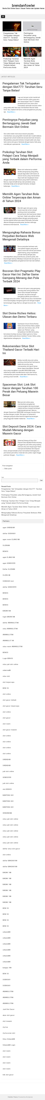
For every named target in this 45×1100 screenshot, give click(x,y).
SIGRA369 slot (8, 581)
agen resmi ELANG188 (11, 539)
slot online (7, 694)
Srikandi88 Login (9, 1045)
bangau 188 (7, 968)
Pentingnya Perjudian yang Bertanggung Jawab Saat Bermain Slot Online (32, 37)
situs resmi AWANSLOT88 (12, 646)
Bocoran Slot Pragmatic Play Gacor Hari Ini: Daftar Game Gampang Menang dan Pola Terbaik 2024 (21, 276)
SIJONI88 (6, 545)
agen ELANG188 (9, 557)
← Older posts (7, 468)
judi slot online (8, 771)
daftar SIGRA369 (9, 533)
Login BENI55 (8, 658)
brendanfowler (23, 5)
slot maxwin (7, 1021)
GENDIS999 (7, 777)
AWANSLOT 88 (8, 641)
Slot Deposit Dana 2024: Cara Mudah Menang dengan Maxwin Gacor (22, 430)
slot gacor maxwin (10, 730)
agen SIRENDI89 (9, 528)
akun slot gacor (9, 1015)
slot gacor (7, 718)
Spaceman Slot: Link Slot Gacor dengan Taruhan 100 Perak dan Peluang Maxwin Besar (20, 390)
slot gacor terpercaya (11, 706)
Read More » (11, 112)
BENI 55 (6, 688)
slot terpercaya (8, 682)
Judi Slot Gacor (9, 1009)
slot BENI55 (7, 789)
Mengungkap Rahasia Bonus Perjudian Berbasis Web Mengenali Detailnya (21, 236)
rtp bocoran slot (9, 1033)
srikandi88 (6, 932)
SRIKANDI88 (7, 813)
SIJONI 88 (6, 575)
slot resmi (6, 724)
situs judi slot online (10, 664)
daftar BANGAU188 (10, 861)
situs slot (6, 676)
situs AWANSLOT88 (10, 629)
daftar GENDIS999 (9, 587)
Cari (2, 477)
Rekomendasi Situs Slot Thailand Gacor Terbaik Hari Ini (21, 349)
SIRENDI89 (7, 759)
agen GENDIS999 (9, 563)
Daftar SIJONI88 (9, 569)
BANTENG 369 (8, 795)
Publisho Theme (12, 1097)
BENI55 (5, 551)
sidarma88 (7, 670)
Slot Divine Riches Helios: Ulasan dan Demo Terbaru (20, 315)
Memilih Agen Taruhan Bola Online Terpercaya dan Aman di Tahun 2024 (32, 63)
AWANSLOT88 (8, 635)
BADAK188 (7, 611)
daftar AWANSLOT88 (11, 623)
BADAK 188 (7, 872)
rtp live (5, 1027)
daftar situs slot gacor (11, 849)
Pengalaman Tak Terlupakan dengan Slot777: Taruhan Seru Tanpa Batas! (11, 36)
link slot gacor (8, 1075)
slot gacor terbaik (9, 700)
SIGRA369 (6, 980)
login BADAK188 (9, 617)
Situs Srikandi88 (9, 1039)
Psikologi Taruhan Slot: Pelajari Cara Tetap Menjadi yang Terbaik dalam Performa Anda (11, 63)
